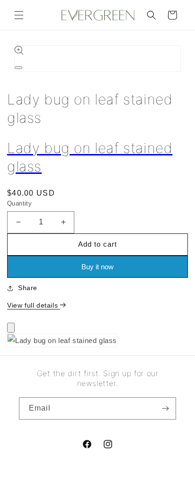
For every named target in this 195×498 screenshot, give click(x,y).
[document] (97, 342)
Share (27, 288)
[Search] (151, 15)
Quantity (19, 203)
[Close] (11, 328)
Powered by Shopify (123, 490)
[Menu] (19, 15)
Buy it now (97, 267)
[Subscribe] (165, 408)
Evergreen (81, 490)
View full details (33, 305)
